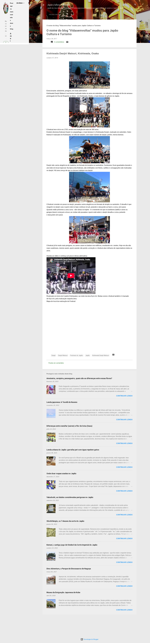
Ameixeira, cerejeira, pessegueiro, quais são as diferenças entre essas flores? (79, 378)
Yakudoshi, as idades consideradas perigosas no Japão (70, 497)
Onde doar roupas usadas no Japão (61, 473)
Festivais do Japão (76, 355)
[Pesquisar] (135, 4)
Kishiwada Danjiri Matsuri (100, 355)
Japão (88, 355)
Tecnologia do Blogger (90, 639)
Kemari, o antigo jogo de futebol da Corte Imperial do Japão (72, 545)
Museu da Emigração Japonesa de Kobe (63, 592)
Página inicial (55, 15)
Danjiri (54, 355)
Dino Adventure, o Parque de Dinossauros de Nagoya (69, 569)
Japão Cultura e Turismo (58, 5)
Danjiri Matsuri (63, 355)
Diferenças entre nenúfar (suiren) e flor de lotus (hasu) (69, 426)
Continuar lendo (124, 396)
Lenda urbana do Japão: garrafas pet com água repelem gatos (73, 450)
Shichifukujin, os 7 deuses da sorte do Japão (65, 521)
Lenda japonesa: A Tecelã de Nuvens (62, 402)
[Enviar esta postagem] (67, 43)
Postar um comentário (56, 363)
